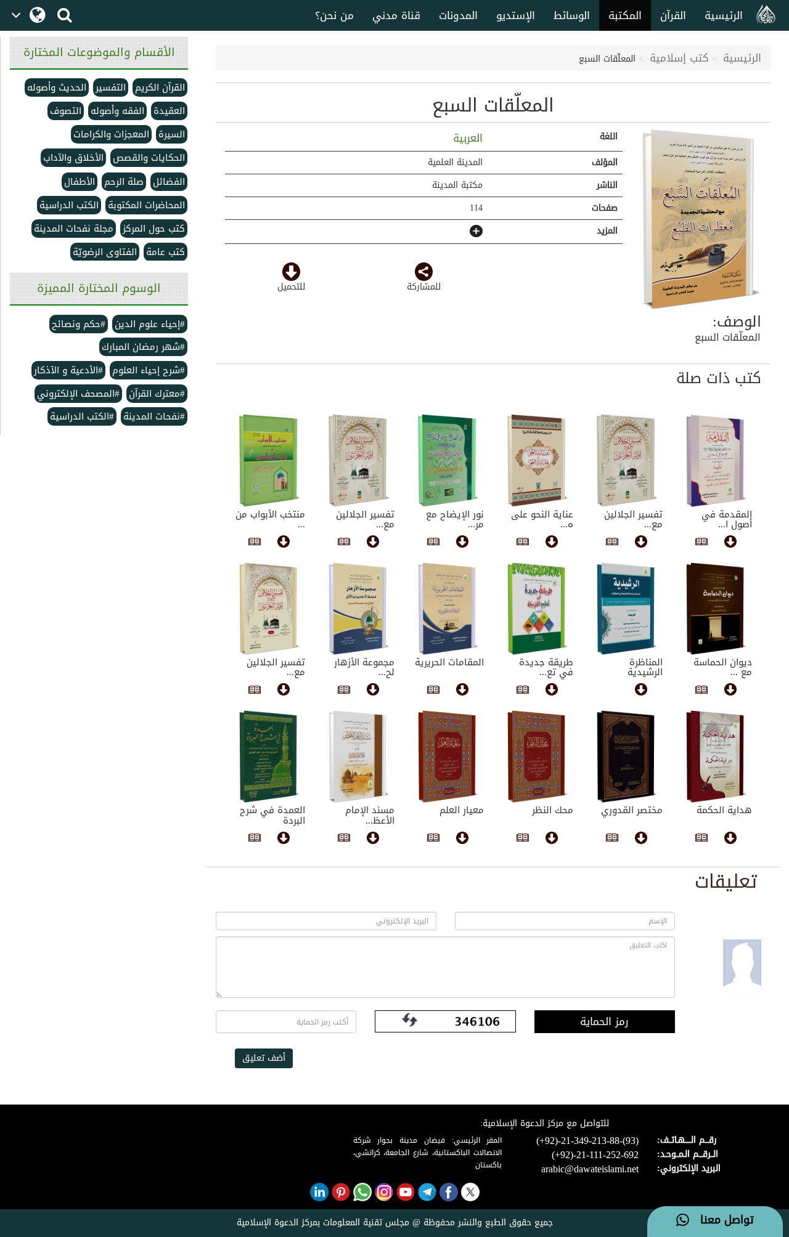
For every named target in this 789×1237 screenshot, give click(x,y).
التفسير (111, 87)
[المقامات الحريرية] (448, 608)
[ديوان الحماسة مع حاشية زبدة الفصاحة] (716, 608)
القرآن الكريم (160, 87)
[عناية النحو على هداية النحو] (537, 461)
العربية (466, 138)
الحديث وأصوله (56, 87)
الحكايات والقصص (149, 157)
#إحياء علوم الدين (150, 324)
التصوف (65, 111)
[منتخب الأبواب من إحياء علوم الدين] (269, 461)
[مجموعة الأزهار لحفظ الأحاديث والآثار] (359, 608)
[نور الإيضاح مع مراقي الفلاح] (448, 461)
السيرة (171, 134)
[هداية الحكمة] (716, 756)
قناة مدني (396, 15)
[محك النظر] (537, 756)
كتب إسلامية (679, 58)
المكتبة (625, 15)
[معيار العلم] (448, 756)
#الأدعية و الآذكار (68, 370)
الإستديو (515, 15)
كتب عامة (165, 252)
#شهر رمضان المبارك (143, 346)
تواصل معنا (721, 1220)
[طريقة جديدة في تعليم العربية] (537, 608)
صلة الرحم (124, 181)
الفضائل (169, 181)
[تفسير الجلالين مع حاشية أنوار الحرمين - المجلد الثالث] (269, 608)
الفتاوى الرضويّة (105, 252)
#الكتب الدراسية (82, 416)
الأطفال (79, 181)
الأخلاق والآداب (73, 157)
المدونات (458, 15)
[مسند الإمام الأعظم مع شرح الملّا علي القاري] (359, 756)
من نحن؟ (334, 15)
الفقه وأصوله (117, 111)
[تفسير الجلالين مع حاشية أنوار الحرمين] (627, 461)
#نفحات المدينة (154, 416)
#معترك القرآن (157, 393)
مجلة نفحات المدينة (73, 228)
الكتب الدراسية (69, 205)
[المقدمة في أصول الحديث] (716, 461)
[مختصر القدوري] (627, 756)
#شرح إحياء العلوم (148, 370)
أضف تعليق (263, 1058)
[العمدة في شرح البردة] (269, 756)
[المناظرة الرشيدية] (627, 608)
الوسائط (572, 15)
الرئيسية (724, 15)
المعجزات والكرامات (111, 134)
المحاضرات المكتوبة (146, 205)
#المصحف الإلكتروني (78, 393)
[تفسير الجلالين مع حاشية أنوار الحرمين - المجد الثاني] (359, 461)
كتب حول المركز (154, 228)
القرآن (673, 15)
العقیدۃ (169, 111)
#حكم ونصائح (78, 324)
